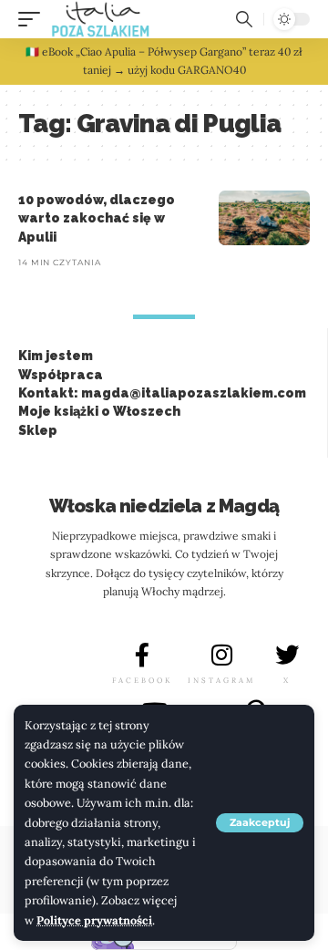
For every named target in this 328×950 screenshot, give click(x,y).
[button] (259, 822)
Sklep (37, 430)
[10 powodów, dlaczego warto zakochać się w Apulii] (264, 218)
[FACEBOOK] (142, 654)
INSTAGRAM (221, 680)
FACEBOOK (142, 680)
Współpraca (60, 374)
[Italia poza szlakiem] (100, 19)
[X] (287, 654)
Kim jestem (55, 355)
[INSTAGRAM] (221, 654)
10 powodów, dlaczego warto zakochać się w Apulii (96, 218)
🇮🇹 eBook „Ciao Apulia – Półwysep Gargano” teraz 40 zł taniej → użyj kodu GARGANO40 (164, 61)
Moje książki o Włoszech (99, 411)
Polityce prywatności (94, 920)
